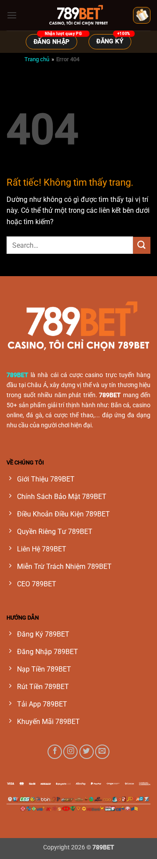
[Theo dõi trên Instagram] (70, 752)
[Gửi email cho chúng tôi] (102, 752)
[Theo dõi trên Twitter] (86, 752)
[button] (12, 15)
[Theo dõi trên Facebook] (55, 752)
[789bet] (78, 15)
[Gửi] (141, 245)
